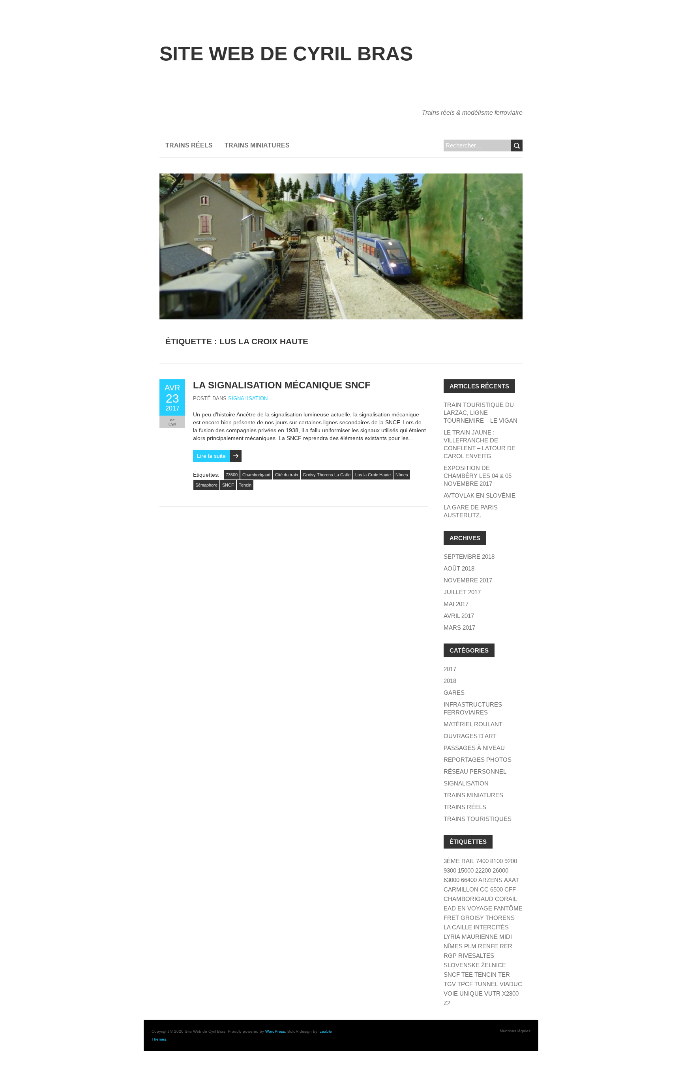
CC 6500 (491, 889)
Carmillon (461, 889)
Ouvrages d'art (470, 736)
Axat (511, 880)
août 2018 (459, 568)
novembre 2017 (468, 580)
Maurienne (480, 936)
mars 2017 (459, 627)
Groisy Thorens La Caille (326, 474)
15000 (466, 870)
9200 (510, 861)
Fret (451, 917)
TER (504, 974)
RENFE (488, 946)
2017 (450, 669)
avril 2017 (459, 615)
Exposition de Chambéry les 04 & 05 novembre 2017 (478, 475)
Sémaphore (206, 485)
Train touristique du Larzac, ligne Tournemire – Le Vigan (480, 412)
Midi (505, 936)
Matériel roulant (473, 724)
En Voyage (474, 908)
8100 (496, 861)
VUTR (492, 993)
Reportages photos (478, 759)
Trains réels (189, 145)
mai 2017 (456, 604)
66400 (469, 880)
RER (506, 946)
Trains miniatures (257, 145)
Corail (506, 898)
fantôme (508, 908)
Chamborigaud (256, 474)
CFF (510, 889)
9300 (450, 870)
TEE (467, 974)
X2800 (510, 993)
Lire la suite (211, 456)
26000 (500, 870)
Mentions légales (515, 1031)
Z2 (447, 1003)
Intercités (491, 927)
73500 (232, 474)
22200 (483, 870)
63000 (451, 880)
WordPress (275, 1031)
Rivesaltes (476, 955)
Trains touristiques (478, 818)
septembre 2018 (469, 556)
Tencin (245, 485)
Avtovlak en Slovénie (479, 495)
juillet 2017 (462, 592)
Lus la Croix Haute (373, 474)
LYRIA (452, 936)
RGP (450, 955)
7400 (482, 861)
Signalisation (248, 398)
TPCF (465, 984)
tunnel (486, 984)
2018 (450, 680)
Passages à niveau (474, 747)
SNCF (228, 485)
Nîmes (401, 474)
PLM (470, 946)
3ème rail (459, 861)
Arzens (490, 880)
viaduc (511, 984)
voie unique (463, 993)
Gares (454, 692)
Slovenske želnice (475, 965)
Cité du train (286, 474)
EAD (450, 908)
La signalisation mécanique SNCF (282, 385)
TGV (450, 984)
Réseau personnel (475, 771)
